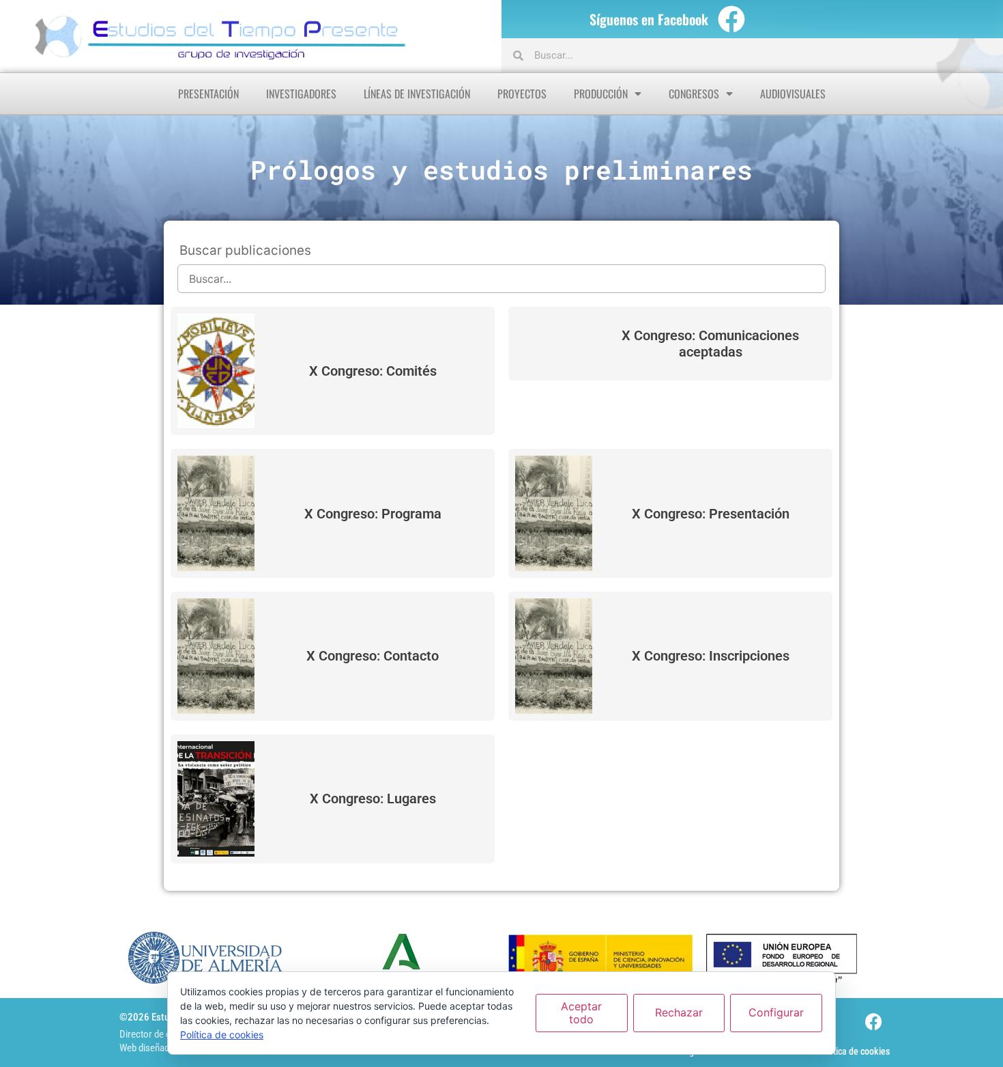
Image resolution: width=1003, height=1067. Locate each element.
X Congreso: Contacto (372, 656)
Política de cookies (854, 1051)
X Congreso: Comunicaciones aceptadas (710, 343)
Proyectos (522, 93)
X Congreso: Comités (373, 371)
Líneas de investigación (417, 93)
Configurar (776, 1012)
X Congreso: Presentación (710, 513)
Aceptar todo (581, 1012)
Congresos (694, 93)
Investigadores (301, 93)
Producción (601, 93)
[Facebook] (731, 19)
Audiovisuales (793, 93)
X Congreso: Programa (372, 513)
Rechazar (679, 1012)
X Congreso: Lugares (373, 798)
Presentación (208, 93)
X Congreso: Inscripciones (710, 656)
